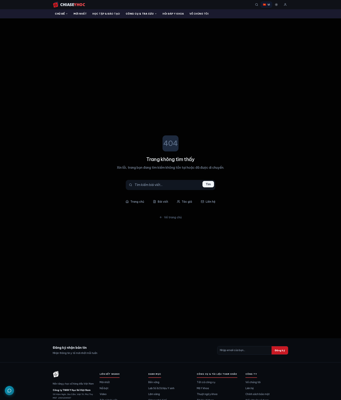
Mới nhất (80, 13)
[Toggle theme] (276, 4)
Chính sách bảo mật (257, 394)
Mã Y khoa (203, 388)
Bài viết (163, 201)
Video (103, 394)
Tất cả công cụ (206, 382)
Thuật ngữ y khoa (207, 394)
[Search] (257, 5)
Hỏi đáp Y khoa (173, 13)
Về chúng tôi (253, 382)
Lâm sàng (154, 394)
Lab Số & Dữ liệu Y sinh (161, 388)
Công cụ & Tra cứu (140, 13)
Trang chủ (137, 201)
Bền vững (153, 382)
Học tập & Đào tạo (106, 13)
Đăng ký (280, 350)
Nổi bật (104, 388)
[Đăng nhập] (285, 5)
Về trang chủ (173, 217)
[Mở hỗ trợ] (9, 390)
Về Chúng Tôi (199, 13)
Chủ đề (60, 13)
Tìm (208, 184)
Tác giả (187, 201)
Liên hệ (210, 201)
